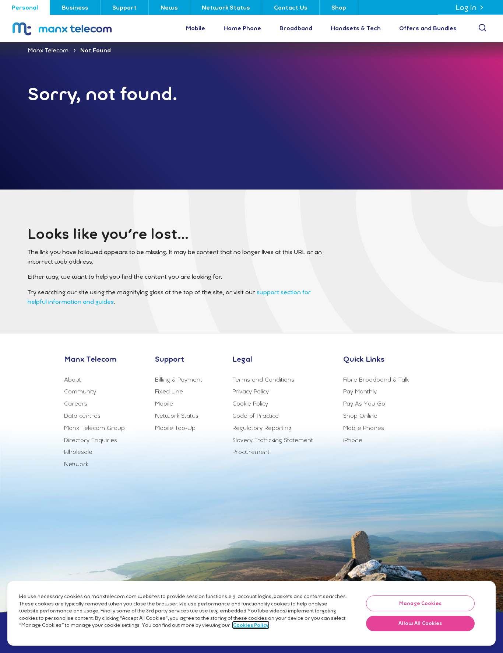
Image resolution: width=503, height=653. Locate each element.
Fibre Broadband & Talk (376, 379)
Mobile (195, 28)
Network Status (226, 7)
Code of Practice (255, 415)
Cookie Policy (250, 403)
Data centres (82, 415)
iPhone (352, 440)
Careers (75, 403)
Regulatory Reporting (262, 427)
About (72, 379)
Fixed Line (169, 391)
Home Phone (242, 28)
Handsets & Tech (356, 28)
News (169, 7)
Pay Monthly (360, 391)
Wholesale (78, 451)
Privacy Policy (250, 391)
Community (80, 391)
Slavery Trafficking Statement (272, 440)
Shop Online (360, 415)
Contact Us (290, 7)
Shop (338, 7)
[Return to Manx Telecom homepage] (71, 28)
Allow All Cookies (420, 623)
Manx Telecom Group (94, 427)
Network (76, 464)
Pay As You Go (364, 403)
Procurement (251, 451)
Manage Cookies (420, 603)
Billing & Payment (178, 379)
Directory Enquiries (90, 440)
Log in (465, 7)
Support (124, 7)
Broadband (295, 28)
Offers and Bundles (428, 28)
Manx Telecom (48, 50)
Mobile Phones (363, 427)
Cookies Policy (250, 625)
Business (75, 7)
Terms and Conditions (263, 379)
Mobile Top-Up (175, 427)
